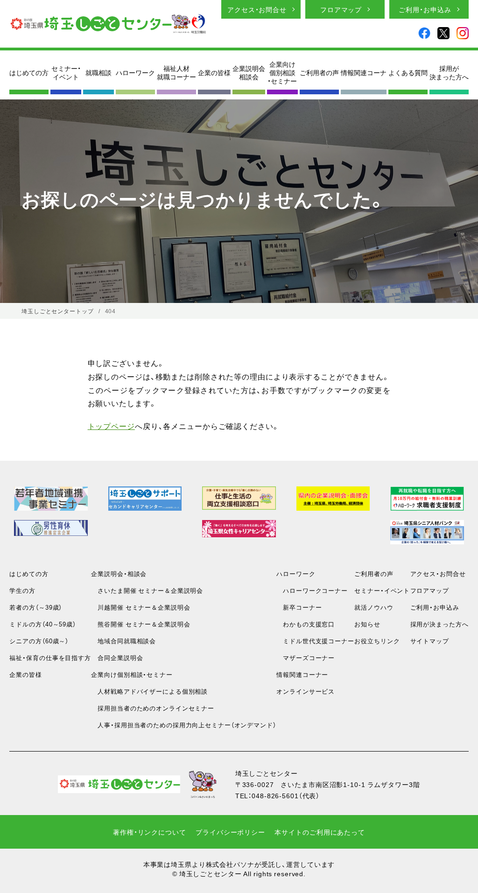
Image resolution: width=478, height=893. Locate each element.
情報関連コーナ (364, 72)
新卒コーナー (299, 607)
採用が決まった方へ (449, 72)
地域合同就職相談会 (123, 640)
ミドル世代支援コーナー (315, 640)
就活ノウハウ (373, 607)
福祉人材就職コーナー (176, 72)
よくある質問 (408, 72)
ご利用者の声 (319, 72)
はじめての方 (29, 72)
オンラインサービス (305, 691)
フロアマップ (341, 9)
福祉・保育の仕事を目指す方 (50, 657)
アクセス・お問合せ (257, 9)
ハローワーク (135, 72)
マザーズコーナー (305, 657)
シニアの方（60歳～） (39, 640)
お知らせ (367, 623)
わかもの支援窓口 (305, 623)
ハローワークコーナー (312, 590)
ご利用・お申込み (425, 9)
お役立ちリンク (377, 640)
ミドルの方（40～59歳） (42, 623)
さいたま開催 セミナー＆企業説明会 (147, 590)
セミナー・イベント (66, 72)
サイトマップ (429, 640)
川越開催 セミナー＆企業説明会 (140, 607)
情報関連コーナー (302, 674)
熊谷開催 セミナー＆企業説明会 (140, 623)
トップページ (111, 425)
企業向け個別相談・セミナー (282, 72)
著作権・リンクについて (149, 832)
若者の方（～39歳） (35, 607)
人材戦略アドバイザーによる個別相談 (149, 691)
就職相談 (98, 72)
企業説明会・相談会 (119, 573)
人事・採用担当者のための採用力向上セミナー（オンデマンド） (183, 724)
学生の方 (22, 590)
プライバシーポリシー (230, 832)
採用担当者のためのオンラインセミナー (152, 707)
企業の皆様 (214, 72)
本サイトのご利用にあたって (319, 832)
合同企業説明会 (117, 657)
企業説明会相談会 (248, 72)
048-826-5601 (275, 795)
